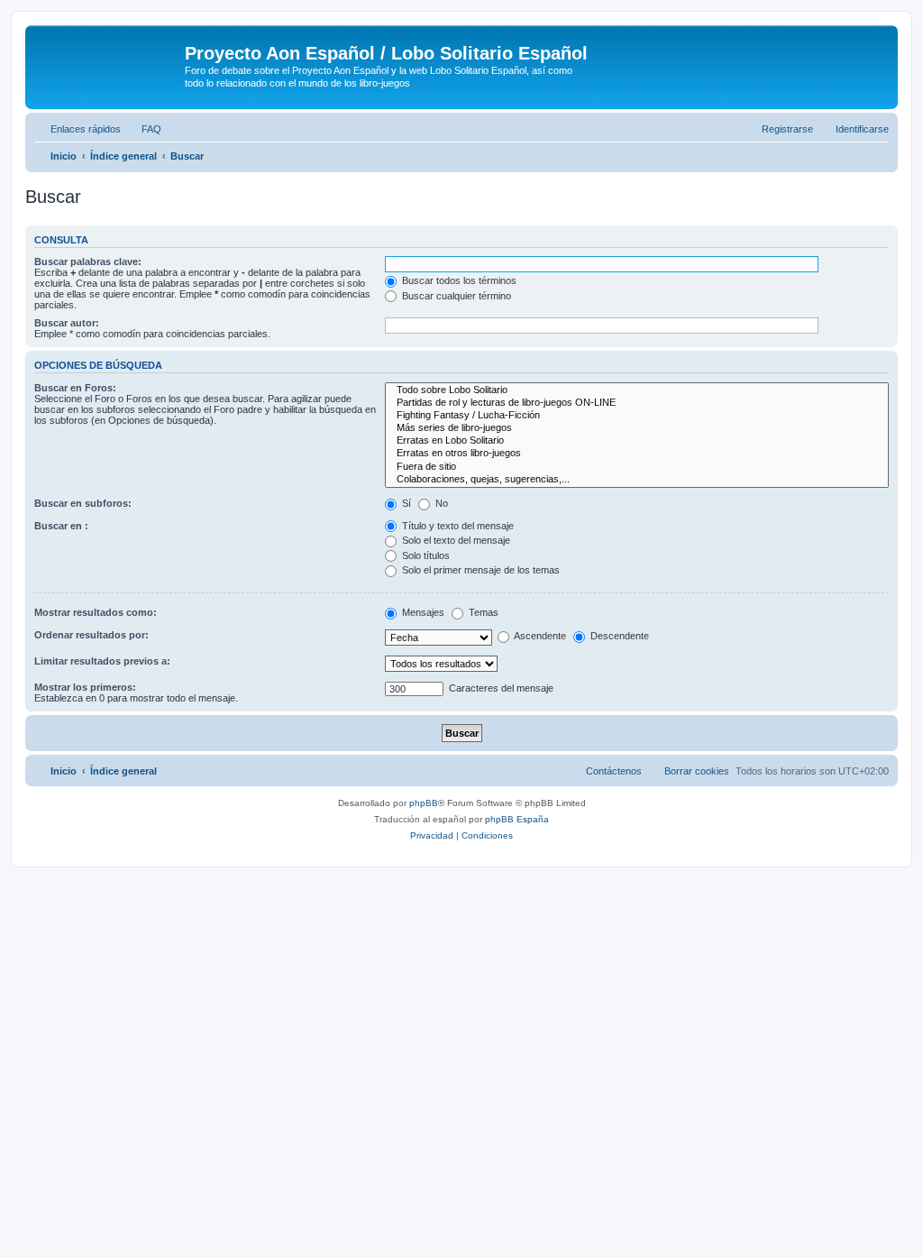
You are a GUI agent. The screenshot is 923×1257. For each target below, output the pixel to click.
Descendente (618, 635)
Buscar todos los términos (457, 280)
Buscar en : (61, 525)
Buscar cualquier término (455, 295)
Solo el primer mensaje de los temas (479, 569)
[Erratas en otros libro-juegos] (637, 453)
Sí (405, 503)
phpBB (423, 803)
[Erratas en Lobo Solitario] (637, 441)
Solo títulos (424, 555)
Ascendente (539, 635)
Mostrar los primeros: (85, 687)
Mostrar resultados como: (95, 612)
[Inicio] (107, 58)
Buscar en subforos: (83, 503)
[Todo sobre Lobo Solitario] (637, 390)
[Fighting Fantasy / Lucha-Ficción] (637, 415)
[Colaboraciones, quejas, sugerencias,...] (637, 479)
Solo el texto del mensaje (454, 540)
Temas (482, 612)
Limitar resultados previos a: (102, 661)
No (440, 503)
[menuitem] (143, 129)
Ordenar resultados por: (91, 634)
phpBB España (517, 819)
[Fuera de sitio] (637, 467)
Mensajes (421, 612)
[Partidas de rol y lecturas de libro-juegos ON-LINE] (637, 403)
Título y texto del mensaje (456, 525)
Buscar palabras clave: (88, 261)
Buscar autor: (66, 322)
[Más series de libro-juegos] (637, 428)
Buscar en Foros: (75, 387)
